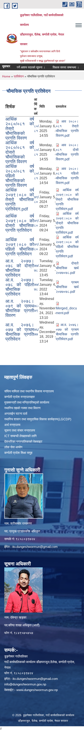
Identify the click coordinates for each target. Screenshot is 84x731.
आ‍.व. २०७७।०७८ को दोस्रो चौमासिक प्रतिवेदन (19, 268)
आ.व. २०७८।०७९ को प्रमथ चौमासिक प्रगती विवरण (19, 308)
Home (6, 76)
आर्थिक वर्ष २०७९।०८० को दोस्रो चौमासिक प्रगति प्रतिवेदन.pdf (67, 223)
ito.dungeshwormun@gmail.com (35, 546)
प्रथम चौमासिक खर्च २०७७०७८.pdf (67, 286)
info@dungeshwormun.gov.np (25, 684)
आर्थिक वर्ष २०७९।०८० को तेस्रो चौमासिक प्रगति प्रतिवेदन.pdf (19, 199)
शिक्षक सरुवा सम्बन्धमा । (60, 67)
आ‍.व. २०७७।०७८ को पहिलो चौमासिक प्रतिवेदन (19, 286)
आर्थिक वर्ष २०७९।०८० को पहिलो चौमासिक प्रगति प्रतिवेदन (19, 246)
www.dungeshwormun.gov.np (37, 690)
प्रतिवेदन (19, 76)
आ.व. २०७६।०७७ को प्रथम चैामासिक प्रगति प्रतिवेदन (19, 331)
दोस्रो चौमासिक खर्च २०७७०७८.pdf (67, 268)
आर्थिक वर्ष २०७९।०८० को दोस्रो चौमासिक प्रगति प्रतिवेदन (19, 223)
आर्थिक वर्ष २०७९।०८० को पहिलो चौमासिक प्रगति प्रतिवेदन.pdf (67, 246)
